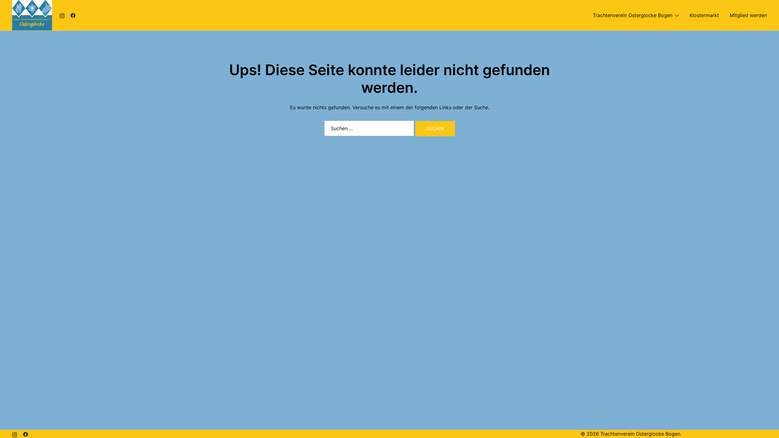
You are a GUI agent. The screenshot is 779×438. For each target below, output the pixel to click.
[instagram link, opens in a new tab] (62, 15)
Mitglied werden (748, 15)
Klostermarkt (704, 15)
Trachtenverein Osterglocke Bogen (632, 15)
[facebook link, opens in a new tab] (73, 15)
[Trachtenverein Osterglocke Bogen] (32, 15)
